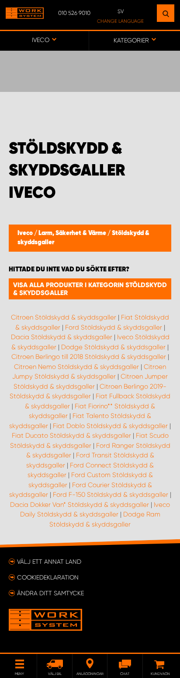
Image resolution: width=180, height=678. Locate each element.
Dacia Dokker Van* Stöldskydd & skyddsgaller (79, 505)
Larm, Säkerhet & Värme (72, 233)
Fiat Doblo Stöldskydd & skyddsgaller (110, 426)
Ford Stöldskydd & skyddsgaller (113, 327)
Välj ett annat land (49, 561)
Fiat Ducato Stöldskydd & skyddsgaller (71, 435)
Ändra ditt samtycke (50, 593)
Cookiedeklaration (48, 577)
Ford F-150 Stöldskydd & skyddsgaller (110, 495)
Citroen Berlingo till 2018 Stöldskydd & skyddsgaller (88, 357)
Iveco (25, 233)
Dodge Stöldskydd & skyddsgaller (113, 347)
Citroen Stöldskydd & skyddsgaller (63, 317)
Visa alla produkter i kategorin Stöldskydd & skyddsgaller (90, 289)
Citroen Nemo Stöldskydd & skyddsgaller (76, 367)
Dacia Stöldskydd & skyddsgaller (61, 337)
